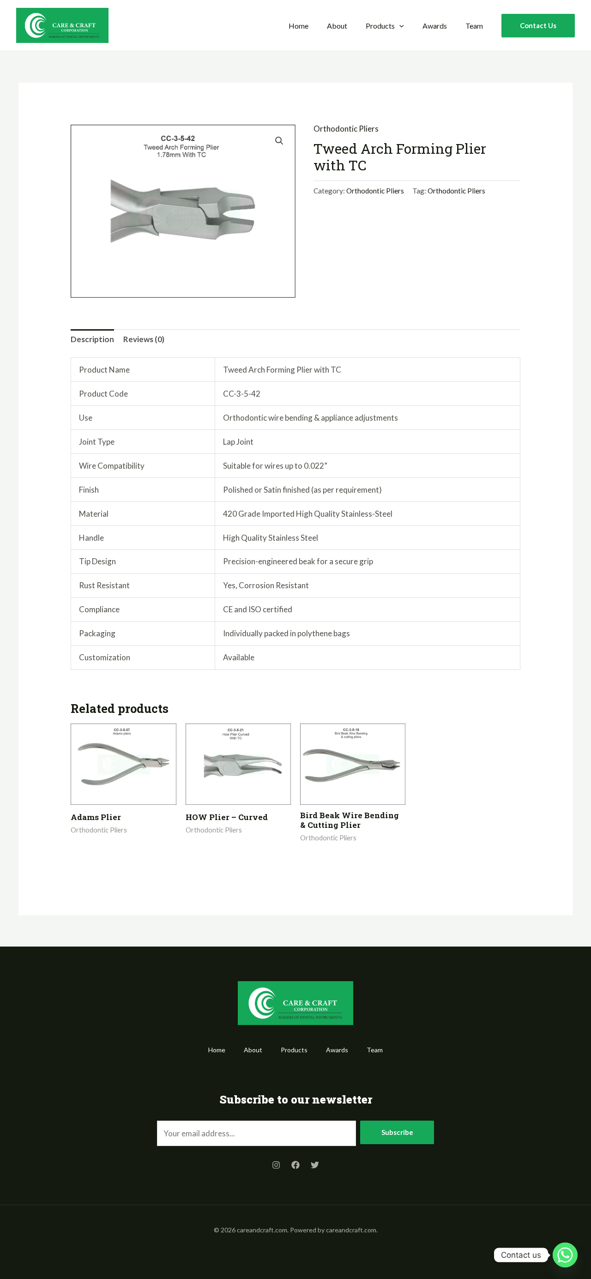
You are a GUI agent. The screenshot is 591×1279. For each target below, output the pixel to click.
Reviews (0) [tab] (143, 339)
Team (474, 25)
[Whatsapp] (565, 1255)
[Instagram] (276, 1165)
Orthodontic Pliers (346, 128)
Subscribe (397, 1132)
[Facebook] (295, 1165)
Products (380, 25)
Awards (434, 25)
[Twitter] (315, 1165)
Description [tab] (92, 339)
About (337, 25)
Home (298, 25)
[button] (399, 26)
